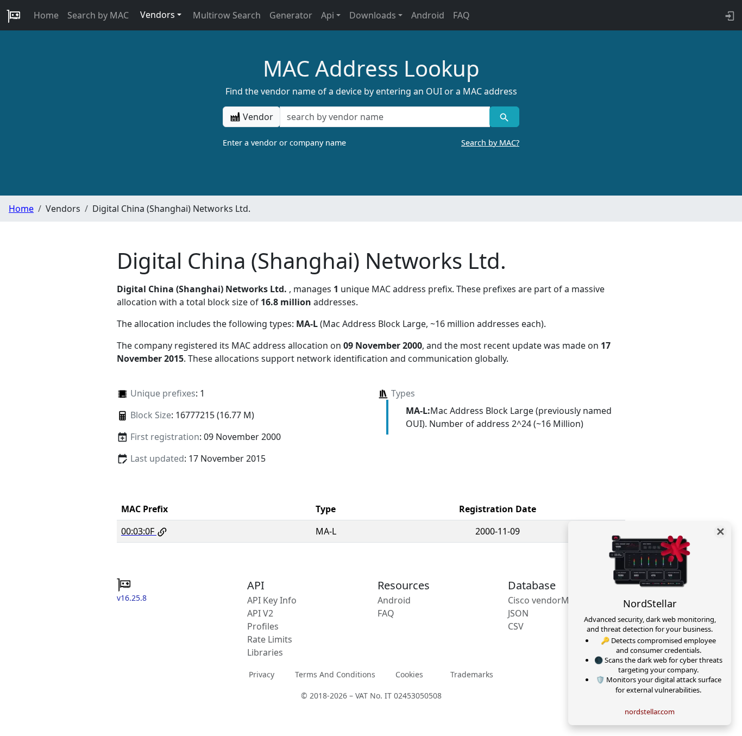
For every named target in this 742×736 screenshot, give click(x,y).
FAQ (461, 15)
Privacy (261, 674)
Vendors (157, 15)
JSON (518, 613)
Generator (290, 15)
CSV (516, 626)
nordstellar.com (650, 711)
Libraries (265, 652)
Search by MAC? (490, 142)
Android (427, 15)
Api (327, 15)
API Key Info (272, 600)
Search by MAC (98, 15)
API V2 (260, 613)
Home (46, 15)
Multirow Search (227, 15)
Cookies (409, 674)
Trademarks (471, 674)
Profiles (263, 626)
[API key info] (728, 15)
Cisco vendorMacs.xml (554, 600)
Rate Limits (269, 639)
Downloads (372, 15)
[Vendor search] (504, 116)
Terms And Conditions (335, 674)
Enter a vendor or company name (371, 142)
